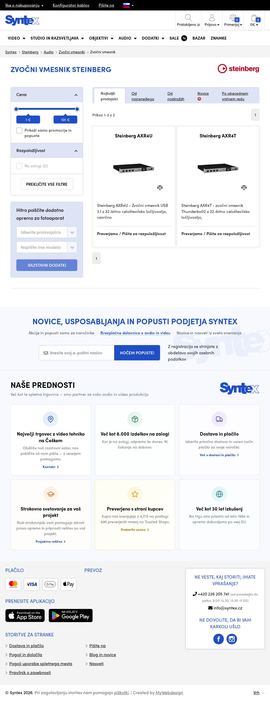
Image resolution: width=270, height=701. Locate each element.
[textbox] (41, 232)
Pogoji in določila (25, 654)
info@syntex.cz (228, 608)
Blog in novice (102, 654)
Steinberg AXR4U (133, 135)
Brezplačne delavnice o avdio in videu (135, 333)
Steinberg (30, 51)
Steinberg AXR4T (218, 135)
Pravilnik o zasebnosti (30, 672)
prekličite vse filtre (47, 184)
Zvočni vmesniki (72, 51)
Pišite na (106, 5)
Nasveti (96, 663)
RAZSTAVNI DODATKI (47, 265)
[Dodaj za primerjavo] (160, 187)
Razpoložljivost (30, 150)
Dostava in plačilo (26, 645)
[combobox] (46, 232)
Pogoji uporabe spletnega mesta (40, 663)
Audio (49, 51)
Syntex (11, 51)
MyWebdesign (169, 692)
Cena (21, 94)
